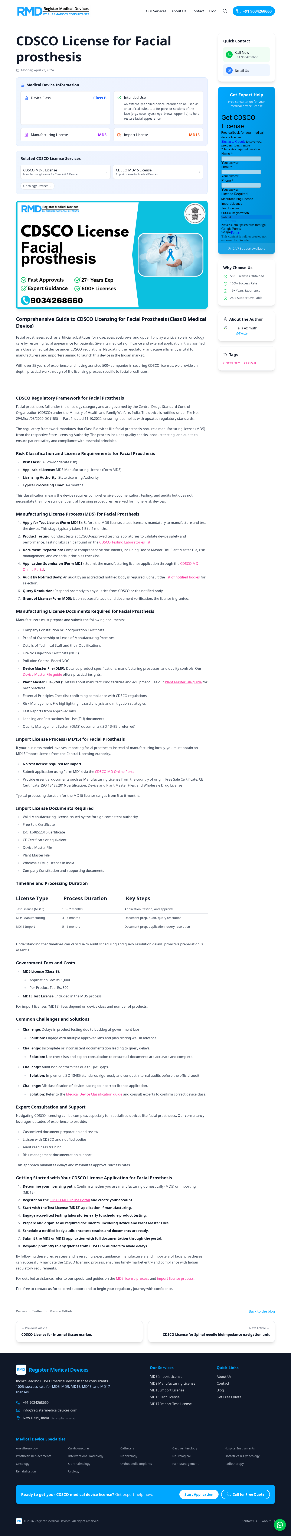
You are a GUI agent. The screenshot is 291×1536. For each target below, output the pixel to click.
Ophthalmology (79, 1464)
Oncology (231, 363)
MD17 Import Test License (171, 1403)
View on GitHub (61, 1311)
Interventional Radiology (85, 1456)
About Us (178, 11)
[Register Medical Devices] (54, 11)
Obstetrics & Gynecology (242, 1456)
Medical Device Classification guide (94, 1094)
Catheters (127, 1448)
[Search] (225, 11)
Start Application (198, 1494)
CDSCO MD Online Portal (115, 771)
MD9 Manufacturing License (172, 1383)
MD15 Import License (167, 1390)
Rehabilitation (26, 1471)
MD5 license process (132, 1278)
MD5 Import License (166, 1376)
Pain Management (185, 1464)
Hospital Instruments (240, 1448)
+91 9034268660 (257, 11)
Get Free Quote (229, 1397)
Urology (73, 1471)
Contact (198, 11)
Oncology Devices (35, 186)
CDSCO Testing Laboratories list (124, 542)
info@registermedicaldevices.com (50, 1410)
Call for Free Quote (248, 1494)
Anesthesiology (27, 1448)
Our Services (156, 11)
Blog (212, 11)
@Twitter (242, 333)
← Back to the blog (260, 1311)
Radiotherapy (234, 1464)
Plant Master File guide (183, 682)
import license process (175, 1278)
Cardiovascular (78, 1448)
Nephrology (128, 1456)
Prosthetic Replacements (33, 1456)
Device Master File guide (42, 674)
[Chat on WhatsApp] (280, 1525)
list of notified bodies (183, 577)
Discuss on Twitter (29, 1311)
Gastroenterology (184, 1448)
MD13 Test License (165, 1397)
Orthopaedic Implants (136, 1464)
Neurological (181, 1456)
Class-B (250, 363)
